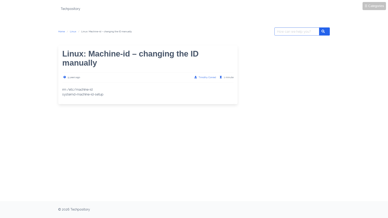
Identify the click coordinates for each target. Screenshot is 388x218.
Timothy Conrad (207, 77)
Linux (73, 31)
